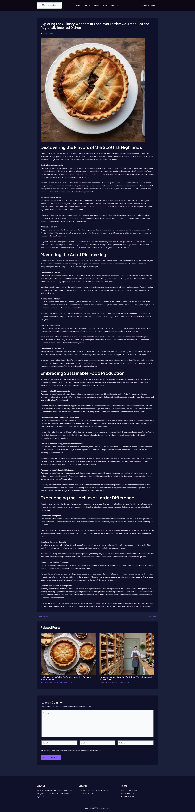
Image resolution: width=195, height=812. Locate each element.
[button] (148, 5)
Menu (96, 5)
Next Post (153, 616)
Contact (115, 5)
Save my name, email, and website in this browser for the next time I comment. (72, 750)
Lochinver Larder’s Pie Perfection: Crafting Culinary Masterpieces (66, 678)
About (87, 5)
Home (78, 5)
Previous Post (43, 616)
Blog (105, 5)
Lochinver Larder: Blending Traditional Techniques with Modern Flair (125, 678)
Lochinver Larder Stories (49, 682)
